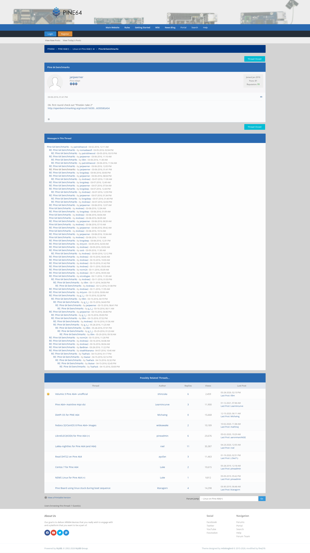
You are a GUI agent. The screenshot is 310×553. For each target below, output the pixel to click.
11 (188, 446)
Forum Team (243, 536)
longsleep (84, 172)
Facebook (212, 522)
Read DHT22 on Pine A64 (68, 456)
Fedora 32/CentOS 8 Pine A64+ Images (75, 425)
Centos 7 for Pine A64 (66, 467)
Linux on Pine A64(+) (82, 48)
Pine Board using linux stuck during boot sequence (82, 488)
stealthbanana (87, 350)
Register (65, 33)
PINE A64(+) (63, 48)
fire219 (261, 548)
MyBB (59, 548)
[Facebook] (47, 532)
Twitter (210, 525)
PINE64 (50, 48)
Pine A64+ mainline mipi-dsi (70, 404)
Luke (162, 467)
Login (50, 33)
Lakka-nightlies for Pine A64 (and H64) (75, 446)
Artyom (83, 243)
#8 (261, 97)
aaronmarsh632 (238, 437)
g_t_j (82, 295)
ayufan (162, 456)
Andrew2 (86, 179)
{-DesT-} (234, 458)
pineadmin (162, 435)
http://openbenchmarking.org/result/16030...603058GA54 (79, 108)
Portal (183, 27)
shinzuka (162, 394)
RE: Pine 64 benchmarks (62, 150)
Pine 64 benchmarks (58, 146)
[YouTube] (54, 532)
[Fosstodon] (66, 532)
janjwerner (76, 77)
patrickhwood (80, 146)
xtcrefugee (85, 276)
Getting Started (142, 27)
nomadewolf (86, 150)
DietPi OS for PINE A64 (67, 414)
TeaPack (86, 353)
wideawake (162, 425)
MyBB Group (81, 548)
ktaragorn (162, 488)
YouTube (211, 529)
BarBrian (84, 347)
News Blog (170, 27)
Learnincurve (162, 404)
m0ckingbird (227, 548)
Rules (127, 27)
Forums (240, 522)
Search (194, 27)
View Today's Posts (72, 40)
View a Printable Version (59, 497)
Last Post (225, 395)
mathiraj (235, 426)
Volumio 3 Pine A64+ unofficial (71, 394)
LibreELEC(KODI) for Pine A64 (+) (72, 435)
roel (162, 446)
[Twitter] (60, 532)
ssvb (82, 250)
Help (205, 27)
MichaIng (162, 414)
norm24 (83, 269)
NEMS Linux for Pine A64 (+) (70, 477)
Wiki (157, 27)
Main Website (112, 27)
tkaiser (87, 356)
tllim (84, 159)
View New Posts (52, 40)
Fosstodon (212, 532)
